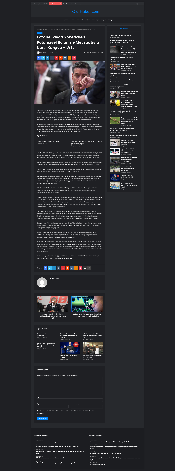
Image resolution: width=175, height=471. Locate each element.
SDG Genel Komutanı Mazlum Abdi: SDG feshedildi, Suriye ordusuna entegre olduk (129, 103)
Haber (73, 20)
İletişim (110, 20)
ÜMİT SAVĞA (43, 52)
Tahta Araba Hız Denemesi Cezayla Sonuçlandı (127, 168)
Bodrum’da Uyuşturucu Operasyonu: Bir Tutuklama (129, 159)
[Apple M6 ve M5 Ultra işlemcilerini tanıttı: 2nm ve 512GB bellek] (115, 151)
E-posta (39, 404)
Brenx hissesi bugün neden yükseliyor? (46, 335)
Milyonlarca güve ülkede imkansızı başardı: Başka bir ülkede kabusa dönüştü (129, 121)
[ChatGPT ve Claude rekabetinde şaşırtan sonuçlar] (115, 142)
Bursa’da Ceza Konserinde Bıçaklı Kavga (123, 135)
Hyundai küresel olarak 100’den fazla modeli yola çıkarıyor (68, 335)
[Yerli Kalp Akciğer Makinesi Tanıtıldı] (70, 348)
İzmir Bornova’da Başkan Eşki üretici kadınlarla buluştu (129, 93)
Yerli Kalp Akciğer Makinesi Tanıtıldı (68, 356)
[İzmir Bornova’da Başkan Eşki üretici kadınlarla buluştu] (115, 94)
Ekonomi (80, 20)
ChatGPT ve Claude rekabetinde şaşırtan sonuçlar (128, 142)
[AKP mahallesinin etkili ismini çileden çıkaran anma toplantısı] (115, 67)
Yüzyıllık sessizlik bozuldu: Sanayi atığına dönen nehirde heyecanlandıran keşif (85, 4)
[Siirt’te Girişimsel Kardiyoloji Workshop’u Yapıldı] (115, 185)
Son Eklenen (124, 28)
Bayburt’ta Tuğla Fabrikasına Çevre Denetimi (92, 356)
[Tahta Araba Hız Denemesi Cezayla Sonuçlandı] (115, 169)
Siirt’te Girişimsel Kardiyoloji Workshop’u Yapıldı (129, 185)
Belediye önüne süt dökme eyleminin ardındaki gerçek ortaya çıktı (122, 41)
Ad (38, 397)
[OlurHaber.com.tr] (87, 11)
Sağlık (87, 20)
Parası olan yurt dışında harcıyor (48, 141)
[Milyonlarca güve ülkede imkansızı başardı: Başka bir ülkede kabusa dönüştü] (115, 120)
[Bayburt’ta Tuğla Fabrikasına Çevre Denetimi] (93, 348)
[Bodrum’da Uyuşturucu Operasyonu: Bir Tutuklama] (115, 160)
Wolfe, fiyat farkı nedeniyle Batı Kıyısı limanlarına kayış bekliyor (46, 345)
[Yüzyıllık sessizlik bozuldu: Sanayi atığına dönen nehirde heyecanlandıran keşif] (115, 49)
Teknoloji (95, 20)
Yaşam (103, 20)
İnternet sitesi (75, 404)
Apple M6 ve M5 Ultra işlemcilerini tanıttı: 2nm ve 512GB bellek (129, 151)
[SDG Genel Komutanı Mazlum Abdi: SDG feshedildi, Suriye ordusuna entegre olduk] (115, 103)
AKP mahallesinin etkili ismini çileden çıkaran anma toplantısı (128, 66)
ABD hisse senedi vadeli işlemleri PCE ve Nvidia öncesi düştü (92, 335)
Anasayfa (65, 20)
